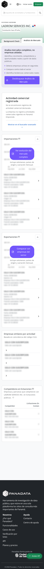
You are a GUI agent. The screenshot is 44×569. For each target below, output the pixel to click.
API (4, 541)
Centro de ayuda (31, 522)
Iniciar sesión (27, 4)
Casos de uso (9, 529)
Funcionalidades (10, 525)
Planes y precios (10, 545)
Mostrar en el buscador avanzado (22, 124)
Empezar (38, 4)
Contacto (27, 518)
